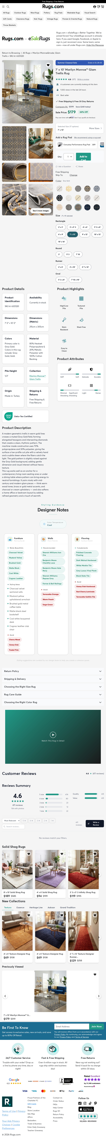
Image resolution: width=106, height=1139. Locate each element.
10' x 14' (61, 241)
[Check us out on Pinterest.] (95, 1103)
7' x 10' (72, 234)
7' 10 (78, 254)
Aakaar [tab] (51, 907)
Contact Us (57, 1098)
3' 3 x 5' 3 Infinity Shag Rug (82, 892)
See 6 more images (41, 211)
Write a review (83, 79)
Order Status (58, 1101)
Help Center (58, 1107)
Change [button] (73, 175)
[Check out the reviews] (88, 1118)
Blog (29, 1107)
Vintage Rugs (52, 19)
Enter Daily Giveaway (36, 1127)
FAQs (55, 1104)
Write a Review (96, 823)
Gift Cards (7, 19)
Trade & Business (34, 1124)
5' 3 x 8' (97, 227)
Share (80, 166)
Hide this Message (95, 45)
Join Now (96, 1026)
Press (55, 1121)
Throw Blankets (9, 25)
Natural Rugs (92, 19)
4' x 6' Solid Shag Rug (47, 892)
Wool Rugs (35, 13)
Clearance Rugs (22, 19)
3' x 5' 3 (73, 227)
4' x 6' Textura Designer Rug (17, 954)
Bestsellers (32, 1120)
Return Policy (58, 1114)
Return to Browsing (11, 53)
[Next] (98, 874)
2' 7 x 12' (85, 267)
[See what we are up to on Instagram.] (85, 1103)
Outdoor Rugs (20, 13)
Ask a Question (64, 166)
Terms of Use (9, 1111)
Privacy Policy (59, 1034)
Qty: (60, 156)
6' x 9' (60, 234)
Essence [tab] (20, 907)
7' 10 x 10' (75, 280)
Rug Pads (58, 13)
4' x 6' (85, 227)
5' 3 (67, 254)
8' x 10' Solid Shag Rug (14, 892)
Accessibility (58, 1117)
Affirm (30, 1117)
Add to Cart (83, 158)
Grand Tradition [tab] (67, 907)
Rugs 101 (56, 1111)
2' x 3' (60, 227)
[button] (48, 65)
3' (59, 254)
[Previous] (5, 874)
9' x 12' (85, 234)
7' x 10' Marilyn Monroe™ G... (17, 1015)
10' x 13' (97, 234)
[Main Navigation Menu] (3, 6)
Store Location (34, 1110)
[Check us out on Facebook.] (79, 1103)
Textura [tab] (7, 907)
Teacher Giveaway (35, 1130)
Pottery (47, 13)
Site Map (31, 1114)
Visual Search (89, 13)
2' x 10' (72, 267)
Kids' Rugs (38, 19)
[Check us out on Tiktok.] (90, 1103)
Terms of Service (82, 1037)
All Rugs (6, 13)
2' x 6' (60, 267)
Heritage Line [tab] (36, 907)
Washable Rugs (73, 13)
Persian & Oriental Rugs (72, 19)
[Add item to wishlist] (28, 853)
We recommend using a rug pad (87, 137)
